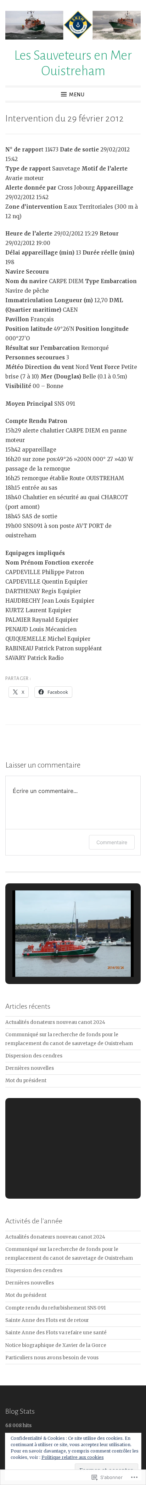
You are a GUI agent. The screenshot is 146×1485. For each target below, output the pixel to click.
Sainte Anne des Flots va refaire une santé (56, 1333)
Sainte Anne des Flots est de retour (47, 1320)
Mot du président (25, 1081)
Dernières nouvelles (29, 1068)
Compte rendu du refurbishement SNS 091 (55, 1308)
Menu (77, 94)
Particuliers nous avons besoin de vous (52, 1358)
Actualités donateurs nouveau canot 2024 (55, 1022)
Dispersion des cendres (33, 1056)
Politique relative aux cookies (72, 1457)
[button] (56, 956)
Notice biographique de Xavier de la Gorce (55, 1345)
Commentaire (111, 842)
